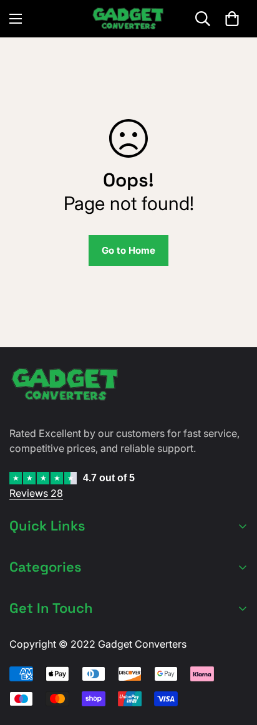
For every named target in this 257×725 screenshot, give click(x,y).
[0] (232, 18)
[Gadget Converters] (128, 18)
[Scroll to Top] (234, 658)
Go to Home (128, 250)
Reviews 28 (36, 493)
